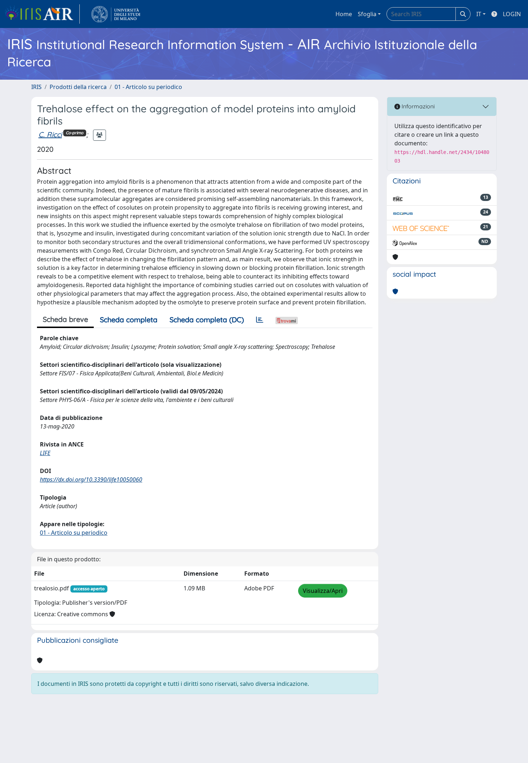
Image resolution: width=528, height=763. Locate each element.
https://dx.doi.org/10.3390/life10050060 (91, 479)
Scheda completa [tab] (128, 319)
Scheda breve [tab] (65, 319)
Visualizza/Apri (323, 591)
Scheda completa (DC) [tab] (207, 319)
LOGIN (512, 14)
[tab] (259, 319)
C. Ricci (50, 134)
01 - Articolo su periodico (148, 87)
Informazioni (417, 106)
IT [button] (478, 14)
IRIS (36, 87)
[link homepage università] (115, 14)
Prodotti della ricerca (78, 87)
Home (343, 14)
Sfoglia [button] (367, 14)
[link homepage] (42, 14)
